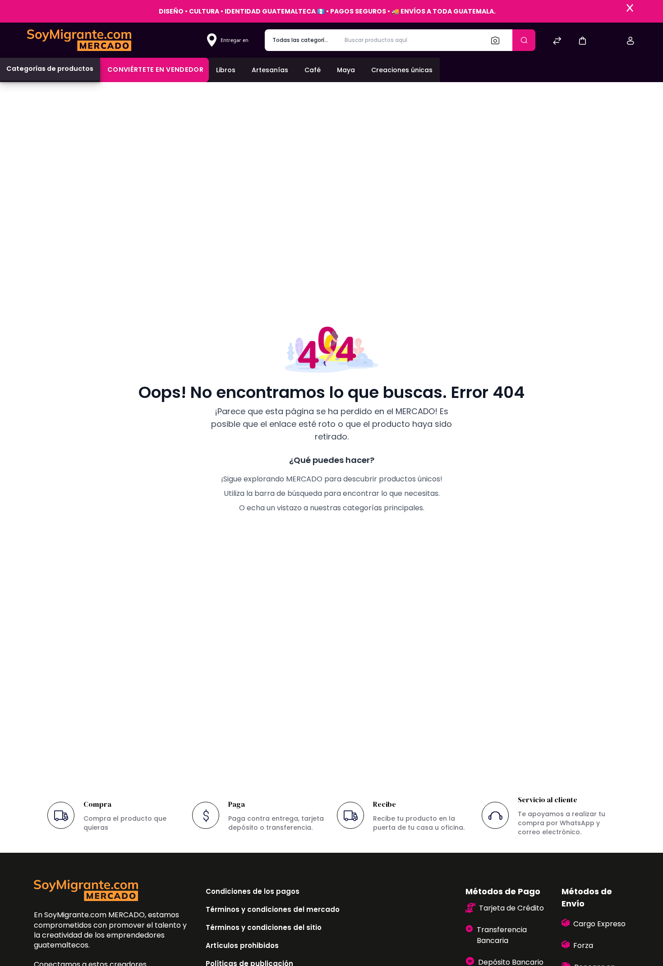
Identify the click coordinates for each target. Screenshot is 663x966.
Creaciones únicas (402, 69)
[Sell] (606, 41)
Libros (225, 69)
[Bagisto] (79, 40)
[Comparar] (557, 41)
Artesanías (270, 69)
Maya (346, 69)
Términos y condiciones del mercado (273, 909)
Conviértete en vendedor (155, 69)
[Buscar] (498, 40)
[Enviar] (523, 40)
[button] (582, 40)
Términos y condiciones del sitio (264, 927)
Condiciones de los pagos (252, 891)
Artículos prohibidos (242, 945)
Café (312, 69)
